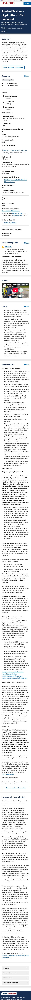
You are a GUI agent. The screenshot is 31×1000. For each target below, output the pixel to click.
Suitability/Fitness (10, 223)
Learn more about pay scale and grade (15, 150)
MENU (27, 3)
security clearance (18, 215)
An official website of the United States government (16, 0)
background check (17, 213)
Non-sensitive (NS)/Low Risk (11, 211)
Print (4, 31)
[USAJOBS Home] (8, 3)
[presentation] (15, 97)
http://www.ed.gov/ (8, 774)
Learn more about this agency (13, 67)
